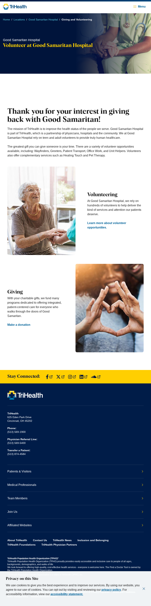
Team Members (17, 498)
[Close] (144, 589)
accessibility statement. (66, 594)
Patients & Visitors (19, 471)
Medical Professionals (21, 484)
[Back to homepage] (15, 7)
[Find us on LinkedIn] (83, 376)
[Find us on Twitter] (60, 376)
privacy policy (111, 589)
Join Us (12, 511)
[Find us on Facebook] (49, 376)
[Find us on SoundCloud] (95, 376)
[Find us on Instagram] (72, 376)
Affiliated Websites (19, 525)
